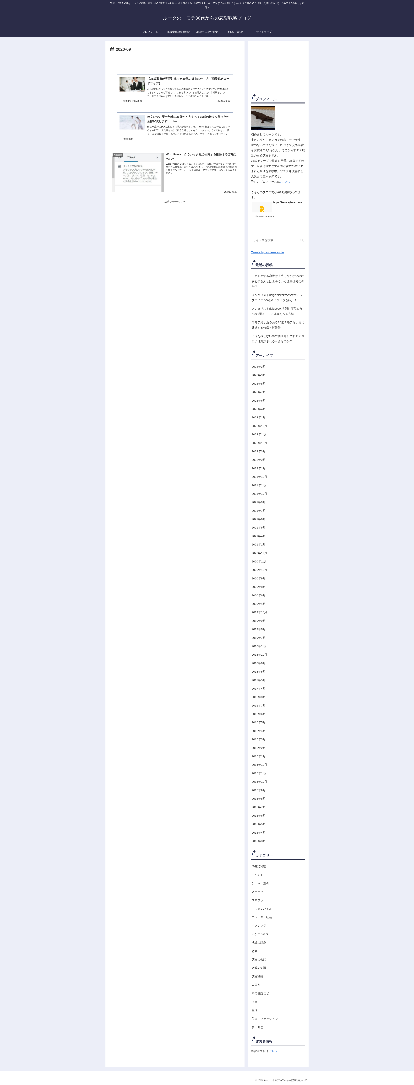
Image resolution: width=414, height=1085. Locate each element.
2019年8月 (259, 629)
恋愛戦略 (257, 976)
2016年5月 (259, 722)
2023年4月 (259, 409)
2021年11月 (259, 485)
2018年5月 (259, 671)
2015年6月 (259, 815)
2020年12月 (259, 553)
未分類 (256, 985)
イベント (257, 874)
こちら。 (286, 181)
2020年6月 (259, 595)
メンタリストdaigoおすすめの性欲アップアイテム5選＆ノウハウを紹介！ (277, 297)
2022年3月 (259, 451)
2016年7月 (259, 705)
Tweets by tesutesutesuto (267, 252)
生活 (254, 1010)
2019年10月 (259, 612)
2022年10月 (259, 443)
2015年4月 (259, 832)
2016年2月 (259, 748)
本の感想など (260, 993)
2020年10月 (259, 570)
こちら (272, 1051)
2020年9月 (259, 578)
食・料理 (257, 1027)
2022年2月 (259, 459)
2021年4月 (259, 536)
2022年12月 (259, 426)
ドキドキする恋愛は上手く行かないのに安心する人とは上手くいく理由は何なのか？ (278, 281)
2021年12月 (259, 476)
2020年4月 (259, 603)
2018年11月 (259, 646)
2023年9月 (259, 375)
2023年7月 (259, 392)
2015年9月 (259, 790)
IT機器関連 (259, 866)
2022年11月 (259, 434)
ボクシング (259, 925)
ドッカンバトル (262, 908)
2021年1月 (259, 544)
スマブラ (257, 900)
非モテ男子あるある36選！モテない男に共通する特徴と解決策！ (278, 325)
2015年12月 (259, 764)
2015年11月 (259, 773)
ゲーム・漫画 (260, 883)
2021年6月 (259, 519)
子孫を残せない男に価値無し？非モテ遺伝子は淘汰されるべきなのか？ (278, 339)
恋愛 (254, 951)
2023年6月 (259, 400)
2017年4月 (259, 688)
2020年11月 (259, 561)
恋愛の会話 (259, 959)
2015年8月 (259, 798)
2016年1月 (259, 756)
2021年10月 (259, 493)
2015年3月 (259, 841)
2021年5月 (259, 527)
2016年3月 (259, 739)
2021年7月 (259, 510)
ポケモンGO (260, 934)
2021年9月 (259, 502)
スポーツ (257, 891)
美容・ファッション (265, 1018)
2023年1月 (259, 417)
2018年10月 (259, 654)
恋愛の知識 (259, 968)
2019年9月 (259, 620)
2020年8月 (259, 586)
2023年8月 (259, 383)
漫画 (254, 1002)
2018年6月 (259, 663)
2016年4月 (259, 731)
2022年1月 (259, 468)
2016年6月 (259, 714)
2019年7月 (259, 637)
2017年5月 (259, 680)
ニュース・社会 (262, 917)
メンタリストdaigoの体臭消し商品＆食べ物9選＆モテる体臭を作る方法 (277, 311)
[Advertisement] (175, 62)
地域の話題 (259, 942)
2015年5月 (259, 824)
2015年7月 (259, 807)
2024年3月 (259, 366)
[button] (302, 240)
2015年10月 (259, 781)
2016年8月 (259, 697)
